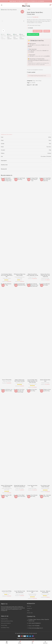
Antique (49, 153)
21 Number (48, 156)
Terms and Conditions (6, 623)
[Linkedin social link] (35, 85)
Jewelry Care (30, 612)
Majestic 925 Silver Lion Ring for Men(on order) (6, 486)
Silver (50, 140)
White (49, 137)
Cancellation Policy (5, 627)
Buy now (47, 31)
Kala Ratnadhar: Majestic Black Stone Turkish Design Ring (6, 275)
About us (29, 606)
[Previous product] (27, 9)
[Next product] (30, 9)
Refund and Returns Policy (7, 621)
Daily (50, 150)
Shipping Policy (4, 618)
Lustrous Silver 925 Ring (7, 591)
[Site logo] (26, 5)
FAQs (28, 610)
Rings (34, 80)
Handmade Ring (20, 276)
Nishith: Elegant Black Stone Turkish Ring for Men (32, 275)
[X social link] (32, 85)
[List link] (39, 625)
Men (50, 143)
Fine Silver (49, 146)
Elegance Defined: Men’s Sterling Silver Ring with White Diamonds (32, 381)
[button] (39, 34)
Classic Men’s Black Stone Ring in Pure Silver (19, 592)
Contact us (29, 608)
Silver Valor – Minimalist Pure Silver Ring (45, 592)
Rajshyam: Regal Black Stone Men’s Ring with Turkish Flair (45, 275)
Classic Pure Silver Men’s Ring (32, 486)
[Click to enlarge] (3, 30)
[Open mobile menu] (1, 5)
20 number (43, 156)
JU (30, 82)
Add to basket (37, 31)
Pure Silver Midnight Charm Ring (32, 592)
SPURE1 (33, 82)
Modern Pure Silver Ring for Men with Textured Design (19, 486)
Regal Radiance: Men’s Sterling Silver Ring (45, 486)
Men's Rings (38, 80)
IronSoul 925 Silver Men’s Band (45, 380)
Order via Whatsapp (33, 34)
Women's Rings (32, 595)
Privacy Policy (4, 625)
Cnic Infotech (32, 638)
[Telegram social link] (37, 85)
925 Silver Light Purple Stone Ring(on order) (19, 275)
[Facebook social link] (30, 85)
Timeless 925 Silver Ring (6, 379)
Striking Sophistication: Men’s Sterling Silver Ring (19, 380)
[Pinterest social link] (33, 85)
